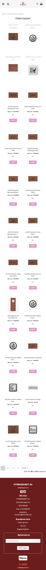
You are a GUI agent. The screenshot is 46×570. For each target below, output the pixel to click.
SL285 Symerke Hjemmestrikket (13, 191)
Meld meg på (23, 548)
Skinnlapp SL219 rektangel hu (13, 317)
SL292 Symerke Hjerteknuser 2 (13, 233)
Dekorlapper (19, 14)
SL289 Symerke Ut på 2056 (32, 233)
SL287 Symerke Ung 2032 (33, 357)
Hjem (4, 14)
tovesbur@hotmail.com (23, 515)
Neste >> (25, 468)
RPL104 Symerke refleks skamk (33, 442)
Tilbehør (10, 14)
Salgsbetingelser (23, 529)
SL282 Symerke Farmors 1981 (13, 149)
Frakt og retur (23, 523)
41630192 (23, 512)
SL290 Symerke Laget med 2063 (13, 275)
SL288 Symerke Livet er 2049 (33, 275)
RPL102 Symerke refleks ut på (33, 317)
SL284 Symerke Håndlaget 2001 (32, 149)
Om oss (23, 526)
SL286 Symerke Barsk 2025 (32, 191)
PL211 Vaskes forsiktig (32, 399)
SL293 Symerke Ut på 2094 (13, 442)
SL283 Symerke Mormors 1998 (32, 107)
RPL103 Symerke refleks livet (13, 359)
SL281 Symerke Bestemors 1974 (13, 107)
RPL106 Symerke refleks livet (13, 400)
